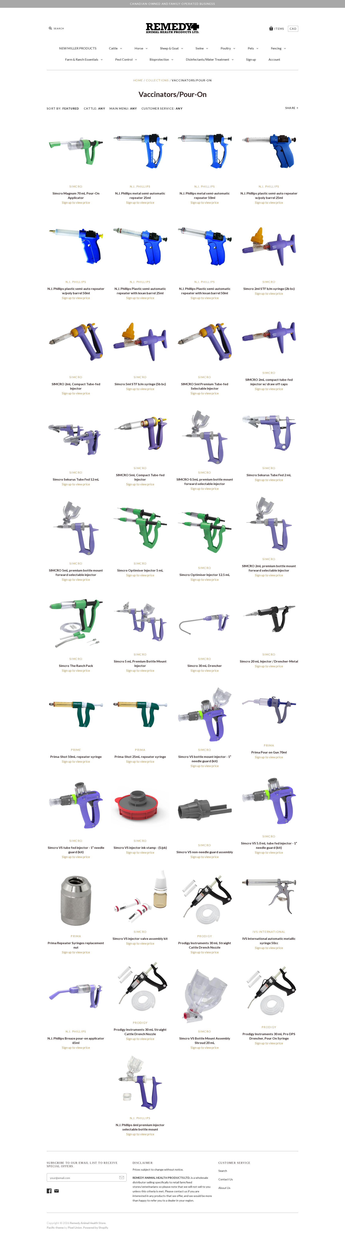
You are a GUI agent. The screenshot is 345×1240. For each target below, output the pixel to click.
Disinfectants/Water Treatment (208, 59)
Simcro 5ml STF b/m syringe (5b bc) (140, 384)
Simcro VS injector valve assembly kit (140, 938)
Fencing (276, 48)
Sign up (251, 59)
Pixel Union (75, 1227)
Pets (251, 48)
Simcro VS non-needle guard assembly (204, 852)
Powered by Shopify (95, 1227)
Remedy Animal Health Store (88, 1223)
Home (138, 80)
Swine (200, 48)
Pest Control (124, 59)
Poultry (226, 48)
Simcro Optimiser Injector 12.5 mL (204, 575)
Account (274, 59)
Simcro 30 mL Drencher (204, 665)
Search (222, 1170)
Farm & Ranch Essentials (82, 59)
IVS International (269, 931)
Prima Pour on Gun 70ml (269, 752)
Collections (157, 80)
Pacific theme (55, 1227)
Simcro (75, 186)
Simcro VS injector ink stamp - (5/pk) (140, 847)
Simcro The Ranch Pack (76, 665)
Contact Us (225, 1179)
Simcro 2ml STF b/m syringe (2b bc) (269, 288)
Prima (269, 745)
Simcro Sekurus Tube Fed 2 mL (269, 475)
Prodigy (204, 936)
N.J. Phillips (140, 186)
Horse (139, 48)
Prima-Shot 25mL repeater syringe (140, 756)
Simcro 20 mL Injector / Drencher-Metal (269, 661)
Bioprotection (160, 59)
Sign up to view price (76, 202)
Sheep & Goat (169, 48)
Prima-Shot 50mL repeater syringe (76, 756)
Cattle (113, 48)
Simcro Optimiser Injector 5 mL (140, 570)
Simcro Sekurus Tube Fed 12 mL (76, 479)
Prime (76, 749)
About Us (224, 1188)
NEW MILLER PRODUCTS (77, 48)
